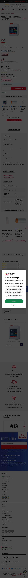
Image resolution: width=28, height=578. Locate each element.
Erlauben (14, 301)
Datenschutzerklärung (11, 297)
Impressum (19, 297)
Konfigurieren (14, 305)
